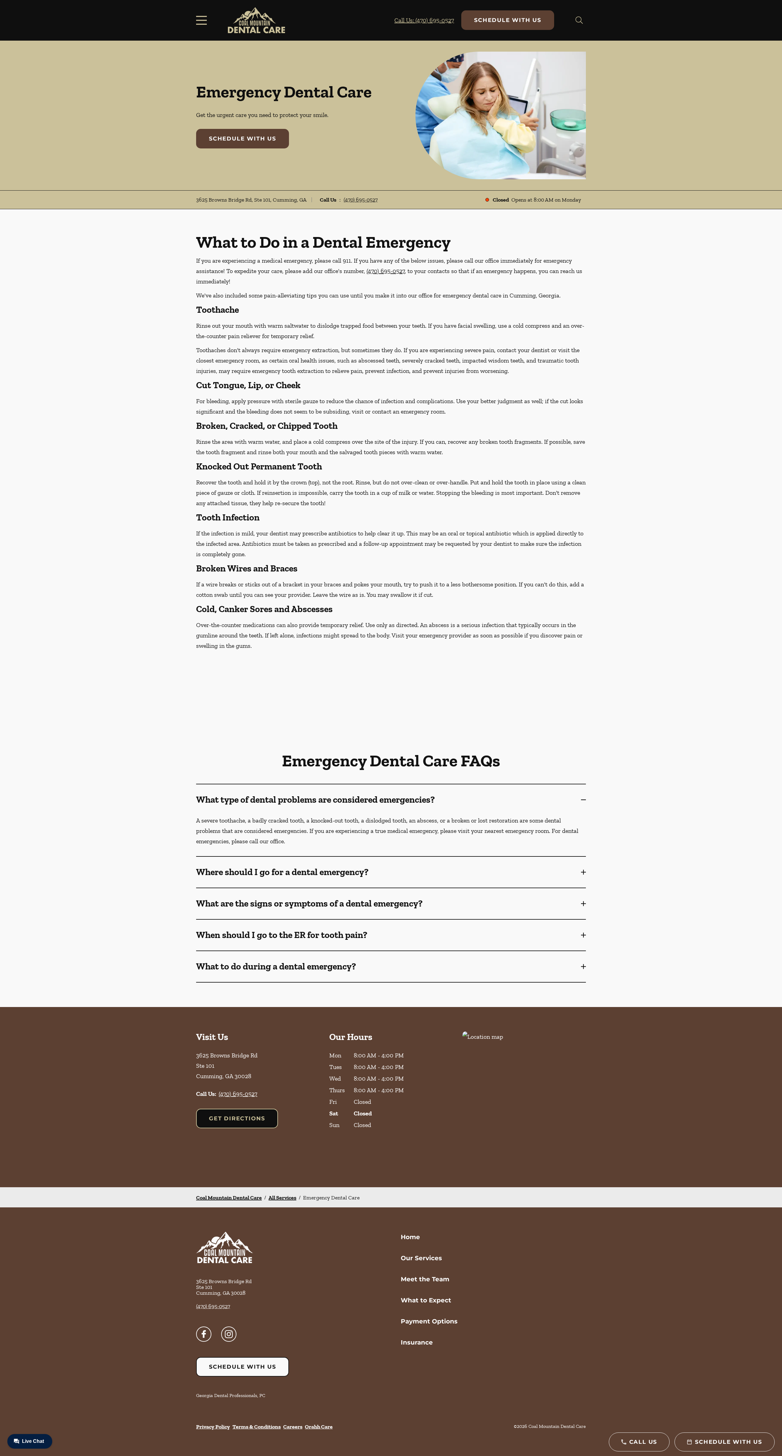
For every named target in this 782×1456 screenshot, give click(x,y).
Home (410, 1237)
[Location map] (524, 1096)
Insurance (417, 1342)
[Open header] (203, 20)
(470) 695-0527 (361, 199)
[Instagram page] (228, 1334)
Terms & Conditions (256, 1426)
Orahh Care (319, 1426)
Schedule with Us (507, 20)
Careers (292, 1426)
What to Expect (426, 1300)
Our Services (421, 1258)
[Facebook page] (203, 1334)
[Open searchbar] (579, 20)
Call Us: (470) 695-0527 (424, 20)
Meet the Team (425, 1279)
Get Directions (237, 1118)
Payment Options (429, 1321)
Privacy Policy (213, 1426)
